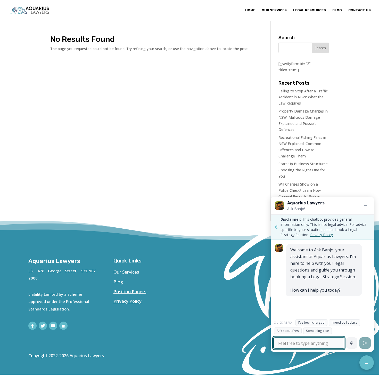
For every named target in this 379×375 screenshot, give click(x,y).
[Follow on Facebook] (32, 326)
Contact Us (359, 10)
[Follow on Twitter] (43, 326)
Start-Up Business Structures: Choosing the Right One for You (303, 170)
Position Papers (129, 291)
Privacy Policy (127, 301)
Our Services (274, 10)
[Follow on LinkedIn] (63, 326)
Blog (337, 10)
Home (250, 10)
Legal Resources (309, 10)
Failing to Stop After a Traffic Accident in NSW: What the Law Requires (303, 97)
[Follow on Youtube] (53, 326)
